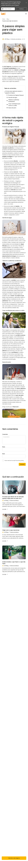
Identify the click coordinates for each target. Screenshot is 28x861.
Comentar (22, 464)
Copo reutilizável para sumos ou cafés (14, 104)
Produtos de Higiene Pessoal (16, 95)
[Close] (26, 2)
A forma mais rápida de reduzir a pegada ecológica (13, 92)
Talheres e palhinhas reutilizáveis (13, 100)
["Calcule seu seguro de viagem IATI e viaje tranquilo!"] (14, 413)
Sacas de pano (12, 108)
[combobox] (8, 8)
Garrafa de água (12, 97)
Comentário (5, 434)
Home (3, 19)
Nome (3, 447)
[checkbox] (3, 460)
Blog (8, 19)
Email (3, 453)
